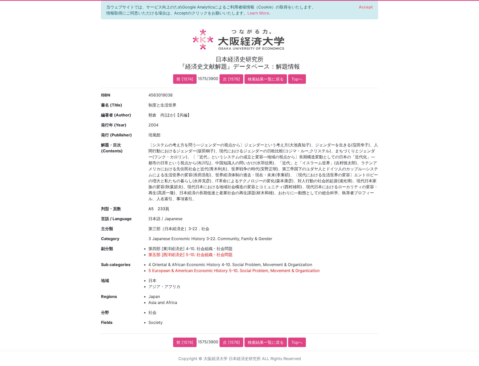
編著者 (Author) (116, 114)
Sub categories (115, 264)
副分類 (107, 248)
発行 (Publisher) (116, 134)
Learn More (258, 12)
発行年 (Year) (113, 124)
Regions (109, 296)
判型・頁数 (111, 208)
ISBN (105, 94)
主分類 (107, 228)
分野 (105, 312)
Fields (107, 322)
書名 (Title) (111, 104)
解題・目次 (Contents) (112, 147)
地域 (105, 280)
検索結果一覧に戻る (266, 79)
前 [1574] (184, 79)
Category (110, 238)
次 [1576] (231, 79)
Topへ (297, 79)
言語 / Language (116, 218)
